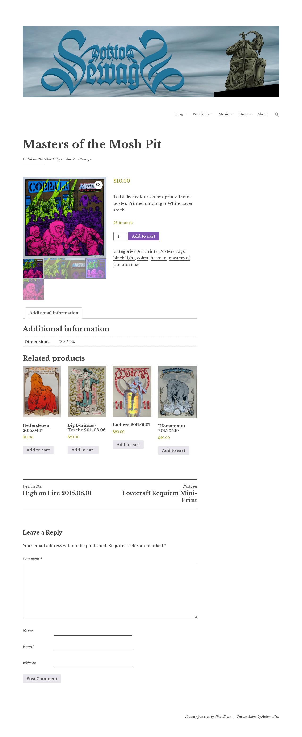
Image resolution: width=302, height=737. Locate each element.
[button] (277, 114)
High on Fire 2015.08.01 (57, 490)
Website (29, 662)
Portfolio (201, 114)
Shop (243, 114)
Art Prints (147, 251)
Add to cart (143, 236)
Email (28, 646)
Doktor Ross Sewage (76, 159)
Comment (32, 558)
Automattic (270, 716)
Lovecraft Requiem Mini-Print (159, 494)
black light (124, 258)
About (262, 114)
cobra (142, 258)
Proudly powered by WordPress (208, 716)
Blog (179, 114)
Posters (166, 251)
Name (28, 630)
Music (224, 114)
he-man (159, 258)
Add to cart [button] (38, 450)
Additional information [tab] (53, 313)
